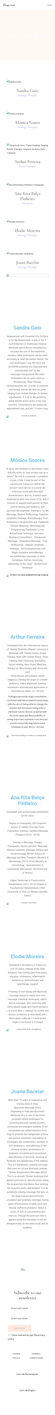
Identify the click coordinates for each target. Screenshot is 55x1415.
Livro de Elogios (27, 1390)
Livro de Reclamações (27, 1374)
